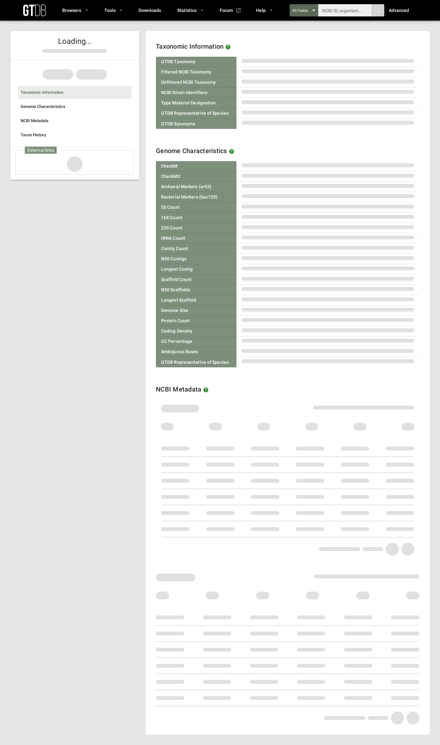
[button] (75, 10)
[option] (74, 92)
